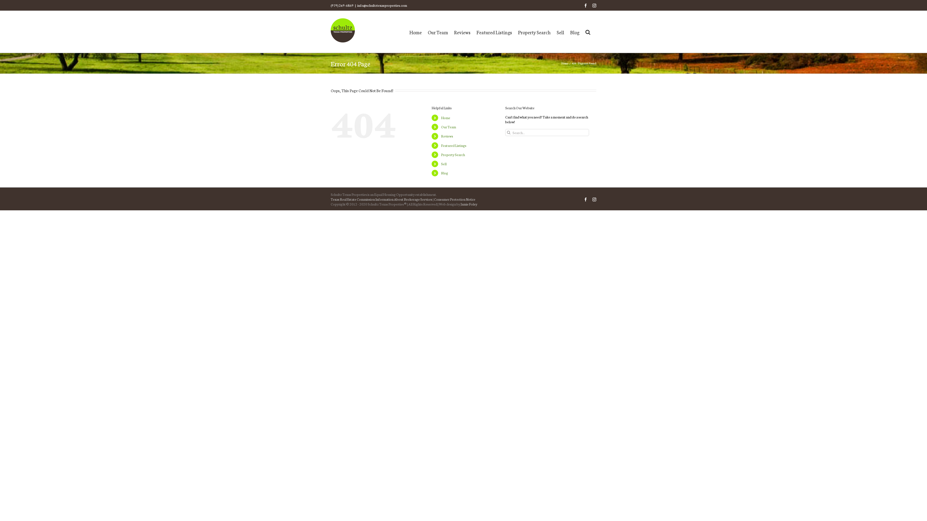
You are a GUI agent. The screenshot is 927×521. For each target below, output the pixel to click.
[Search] (587, 32)
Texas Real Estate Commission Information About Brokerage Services (381, 199)
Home (445, 117)
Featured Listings (453, 145)
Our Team (448, 126)
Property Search (453, 154)
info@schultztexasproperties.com (382, 5)
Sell (444, 163)
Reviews (447, 136)
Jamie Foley (469, 204)
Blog (444, 173)
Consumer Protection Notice (454, 199)
